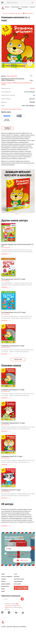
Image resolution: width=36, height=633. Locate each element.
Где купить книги (19, 579)
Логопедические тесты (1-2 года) (13, 279)
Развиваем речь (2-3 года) (10, 490)
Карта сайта (17, 584)
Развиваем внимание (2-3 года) (12, 346)
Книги (20, 8)
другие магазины (7, 120)
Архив (3, 591)
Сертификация (18, 581)
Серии (3, 589)
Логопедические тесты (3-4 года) (13, 312)
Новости (3, 579)
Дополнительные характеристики (12, 109)
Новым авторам (5, 584)
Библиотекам (5, 586)
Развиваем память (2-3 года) (11, 456)
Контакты (16, 576)
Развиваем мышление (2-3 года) (13, 423)
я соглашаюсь (25, 552)
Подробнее (4, 254)
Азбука (7, 7)
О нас (15, 574)
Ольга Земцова (11, 76)
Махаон (32, 7)
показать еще (18, 359)
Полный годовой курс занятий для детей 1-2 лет (17, 245)
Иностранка (15, 7)
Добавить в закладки (7, 128)
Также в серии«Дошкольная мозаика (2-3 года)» (16, 83)
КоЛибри (25, 7)
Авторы (3, 581)
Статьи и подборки (6, 576)
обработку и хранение (14, 554)
